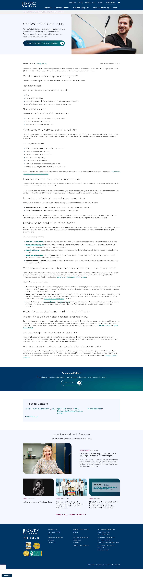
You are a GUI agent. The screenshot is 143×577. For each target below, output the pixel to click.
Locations (72, 3)
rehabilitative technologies (54, 299)
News (25, 498)
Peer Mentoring (32, 416)
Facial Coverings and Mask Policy (108, 542)
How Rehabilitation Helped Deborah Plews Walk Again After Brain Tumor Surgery (98, 455)
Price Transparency (104, 532)
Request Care (110, 3)
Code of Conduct (103, 550)
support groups (64, 302)
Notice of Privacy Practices (106, 537)
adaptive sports (104, 325)
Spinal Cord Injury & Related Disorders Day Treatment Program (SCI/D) (70, 411)
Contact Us (51, 542)
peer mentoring (49, 302)
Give (74, 534)
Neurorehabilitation (95, 409)
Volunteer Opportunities (80, 537)
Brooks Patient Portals (55, 537)
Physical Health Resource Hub (70, 514)
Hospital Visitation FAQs (81, 529)
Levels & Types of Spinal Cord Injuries (40, 409)
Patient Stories (84, 450)
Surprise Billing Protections (106, 529)
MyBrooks (76, 542)
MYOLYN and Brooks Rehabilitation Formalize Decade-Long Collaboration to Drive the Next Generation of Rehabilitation (104, 505)
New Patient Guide (54, 532)
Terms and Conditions (105, 540)
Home (24, 11)
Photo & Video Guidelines (81, 545)
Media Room (77, 540)
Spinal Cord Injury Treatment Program (42, 43)
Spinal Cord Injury (40, 11)
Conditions (30, 11)
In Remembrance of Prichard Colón (37, 502)
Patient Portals (90, 3)
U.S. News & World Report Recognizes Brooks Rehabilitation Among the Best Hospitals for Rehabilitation (70, 505)
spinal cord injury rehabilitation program (72, 277)
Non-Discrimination (104, 534)
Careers (75, 532)
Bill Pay (80, 3)
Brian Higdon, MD (41, 63)
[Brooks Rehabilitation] (31, 532)
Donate (100, 3)
